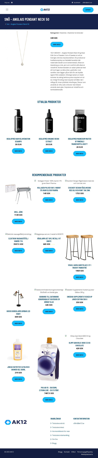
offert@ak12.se (87, 2)
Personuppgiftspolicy (85, 452)
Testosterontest (58, 427)
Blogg (54, 443)
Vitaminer (63, 33)
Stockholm (77, 2)
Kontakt (67, 452)
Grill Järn (18, 212)
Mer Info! (56, 44)
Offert (88, 10)
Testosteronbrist (58, 423)
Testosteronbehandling (60, 435)
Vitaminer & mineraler (75, 33)
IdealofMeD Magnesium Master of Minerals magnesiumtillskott (79, 141)
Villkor (73, 452)
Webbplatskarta (87, 454)
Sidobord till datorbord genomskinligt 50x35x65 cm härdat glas (49, 299)
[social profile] (11, 2)
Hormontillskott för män (61, 431)
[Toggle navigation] (7, 9)
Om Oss (55, 439)
